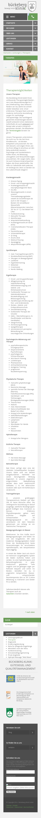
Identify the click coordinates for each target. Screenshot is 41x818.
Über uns (10, 33)
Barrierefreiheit (29, 807)
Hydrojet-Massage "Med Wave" (20, 657)
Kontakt (10, 49)
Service (9, 44)
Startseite (10, 23)
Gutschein (10, 594)
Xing (10, 732)
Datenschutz (19, 807)
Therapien (12, 640)
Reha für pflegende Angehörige (20, 646)
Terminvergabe (15, 130)
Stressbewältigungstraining (18, 653)
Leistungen (11, 38)
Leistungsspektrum (15, 637)
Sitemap (9, 805)
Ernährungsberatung (16, 644)
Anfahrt (11, 747)
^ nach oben (30, 612)
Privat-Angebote (14, 655)
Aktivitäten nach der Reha (18, 648)
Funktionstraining (14, 651)
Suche (7, 620)
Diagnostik (12, 642)
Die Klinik (10, 28)
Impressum (9, 807)
